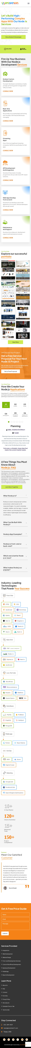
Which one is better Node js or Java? (13, 557)
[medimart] (8, 290)
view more (15, 342)
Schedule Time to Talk (8, 1006)
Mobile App (6, 971)
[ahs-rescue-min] (8, 270)
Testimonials (6, 1010)
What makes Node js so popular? (12, 569)
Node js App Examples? (12, 534)
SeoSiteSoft (23, 1044)
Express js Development (9, 968)
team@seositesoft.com (11, 1028)
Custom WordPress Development (12, 964)
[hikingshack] (8, 329)
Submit (5, 933)
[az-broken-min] (23, 309)
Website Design (7, 957)
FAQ (4, 988)
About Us (5, 985)
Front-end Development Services (12, 961)
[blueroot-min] (23, 270)
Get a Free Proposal (10, 371)
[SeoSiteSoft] (10, 3)
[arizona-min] (8, 309)
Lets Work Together (11, 487)
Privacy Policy (6, 999)
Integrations (6, 950)
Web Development (8, 954)
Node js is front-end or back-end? (12, 545)
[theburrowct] (23, 329)
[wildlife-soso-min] (23, 290)
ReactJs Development (8, 975)
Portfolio (5, 996)
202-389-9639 (8, 1024)
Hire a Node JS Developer (13, 37)
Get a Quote (6, 1003)
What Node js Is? (10, 496)
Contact (5, 992)
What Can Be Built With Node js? (12, 523)
